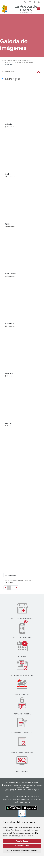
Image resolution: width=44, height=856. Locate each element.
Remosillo (9, 423)
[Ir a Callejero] (34, 2)
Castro (8, 174)
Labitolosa (9, 323)
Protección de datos (21, 799)
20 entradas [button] (10, 575)
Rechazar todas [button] (22, 846)
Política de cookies (22, 802)
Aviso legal (6, 799)
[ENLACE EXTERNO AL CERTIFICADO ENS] (22, 814)
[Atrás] (3, 78)
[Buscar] (39, 2)
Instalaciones (10, 274)
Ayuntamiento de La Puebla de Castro (16, 60)
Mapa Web (35, 797)
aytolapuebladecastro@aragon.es (27, 790)
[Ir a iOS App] (30, 808)
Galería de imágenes (25, 62)
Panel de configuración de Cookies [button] (22, 850)
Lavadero (9, 373)
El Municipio (9, 62)
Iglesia (7, 224)
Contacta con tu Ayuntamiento (17, 797)
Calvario (8, 124)
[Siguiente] (16, 587)
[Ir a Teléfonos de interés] (25, 2)
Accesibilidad (36, 799)
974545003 (10, 790)
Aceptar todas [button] (22, 841)
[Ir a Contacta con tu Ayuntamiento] (30, 2)
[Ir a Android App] (13, 808)
